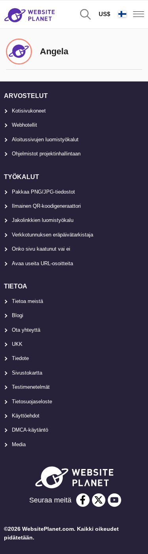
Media (19, 444)
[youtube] (114, 500)
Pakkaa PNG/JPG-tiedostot (43, 192)
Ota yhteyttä (26, 330)
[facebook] (83, 500)
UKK (17, 344)
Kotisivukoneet (29, 111)
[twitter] (98, 500)
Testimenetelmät (31, 387)
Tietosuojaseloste (32, 401)
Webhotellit (24, 125)
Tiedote (20, 358)
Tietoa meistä (27, 301)
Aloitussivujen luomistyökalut (45, 139)
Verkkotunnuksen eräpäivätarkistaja (52, 235)
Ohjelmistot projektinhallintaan (46, 154)
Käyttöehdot (25, 416)
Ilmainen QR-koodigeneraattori (46, 206)
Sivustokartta (27, 373)
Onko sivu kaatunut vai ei (41, 249)
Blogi (17, 315)
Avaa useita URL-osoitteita (42, 263)
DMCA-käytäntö (30, 430)
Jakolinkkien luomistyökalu (42, 220)
